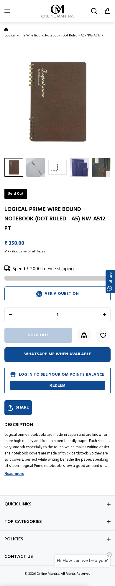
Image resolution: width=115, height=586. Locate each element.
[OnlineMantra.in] (57, 11)
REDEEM (57, 385)
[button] (108, 11)
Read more (14, 473)
